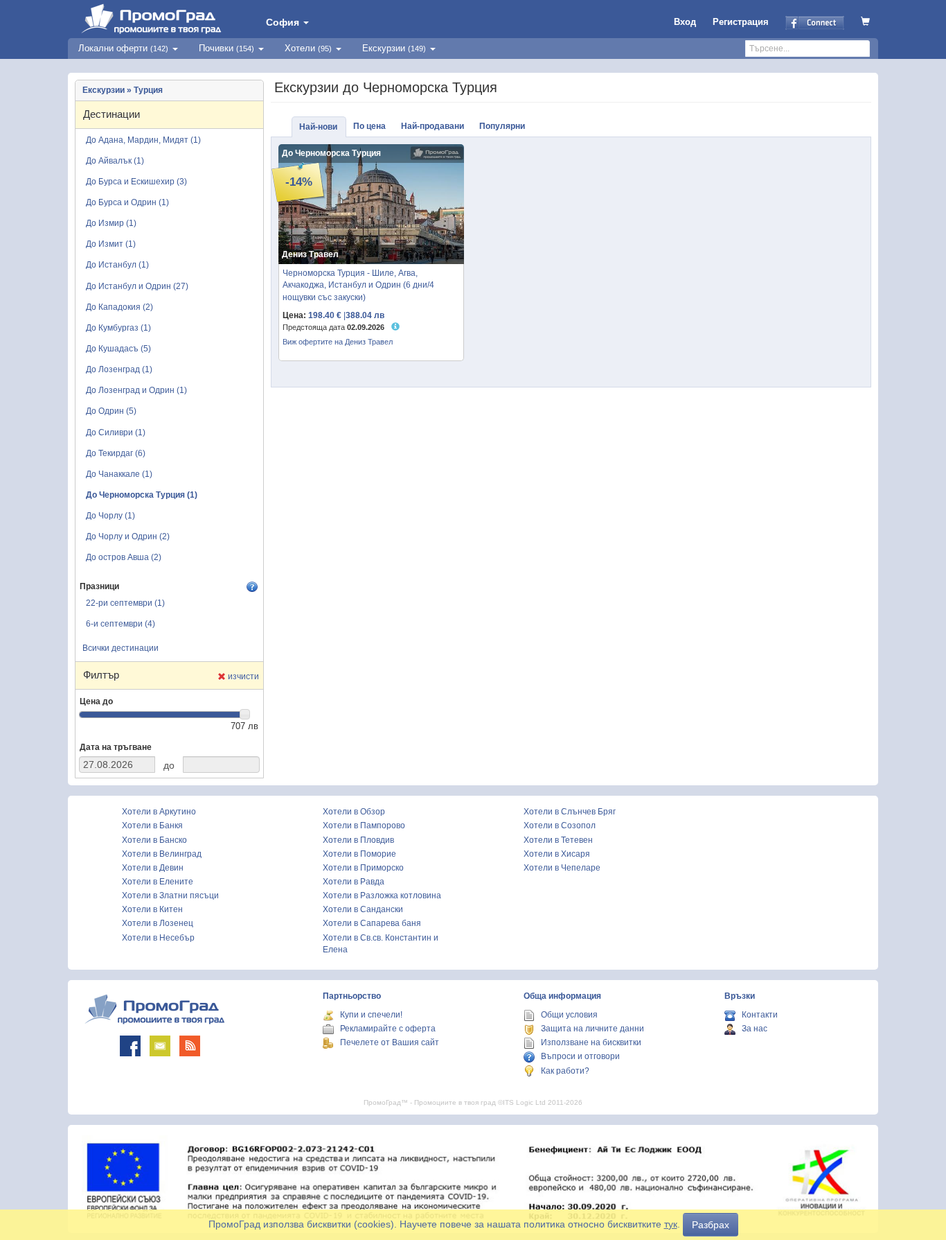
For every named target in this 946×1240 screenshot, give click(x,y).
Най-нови (318, 127)
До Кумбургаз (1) (118, 328)
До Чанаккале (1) (119, 474)
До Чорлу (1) (110, 516)
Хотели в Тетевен (558, 840)
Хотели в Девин (153, 868)
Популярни (502, 126)
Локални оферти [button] (123, 48)
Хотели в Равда (353, 882)
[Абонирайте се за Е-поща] (160, 1046)
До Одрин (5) (111, 411)
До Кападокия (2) (119, 307)
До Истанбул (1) (117, 265)
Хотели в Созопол (560, 825)
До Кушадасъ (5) (118, 348)
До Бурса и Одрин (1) (127, 202)
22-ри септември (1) (125, 603)
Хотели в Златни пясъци (170, 895)
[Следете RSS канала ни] (189, 1046)
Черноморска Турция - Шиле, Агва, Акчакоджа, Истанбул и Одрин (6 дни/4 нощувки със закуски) (358, 285)
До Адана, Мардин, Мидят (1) (143, 140)
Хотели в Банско (154, 840)
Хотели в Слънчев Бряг (570, 812)
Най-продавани (432, 126)
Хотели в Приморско (363, 868)
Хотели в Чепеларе (562, 868)
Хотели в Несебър (158, 938)
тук (670, 1224)
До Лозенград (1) (119, 369)
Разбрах (710, 1224)
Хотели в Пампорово (364, 825)
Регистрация (741, 22)
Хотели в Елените (157, 882)
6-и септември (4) (120, 624)
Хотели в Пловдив (358, 840)
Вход (685, 22)
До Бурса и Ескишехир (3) (136, 181)
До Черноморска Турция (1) (141, 495)
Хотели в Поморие (359, 854)
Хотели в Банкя (152, 825)
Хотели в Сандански (363, 909)
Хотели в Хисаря (557, 854)
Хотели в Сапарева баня (372, 923)
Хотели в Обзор (354, 812)
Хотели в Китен (152, 909)
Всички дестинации (120, 648)
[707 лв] (245, 714)
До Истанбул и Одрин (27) (137, 286)
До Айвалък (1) (115, 161)
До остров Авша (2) (123, 557)
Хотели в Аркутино (159, 812)
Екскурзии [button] (394, 48)
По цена (369, 126)
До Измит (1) (111, 244)
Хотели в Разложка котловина (382, 895)
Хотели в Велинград (162, 854)
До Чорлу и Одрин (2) (128, 536)
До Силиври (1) (115, 432)
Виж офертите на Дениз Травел (338, 342)
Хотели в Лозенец (157, 923)
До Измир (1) (111, 223)
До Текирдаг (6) (115, 453)
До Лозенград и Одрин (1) (136, 390)
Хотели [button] (308, 48)
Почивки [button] (226, 48)
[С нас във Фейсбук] (130, 1046)
